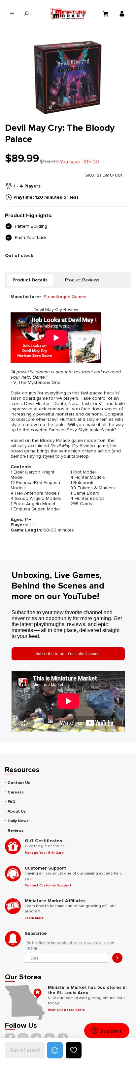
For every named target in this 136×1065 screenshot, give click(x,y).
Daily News (18, 821)
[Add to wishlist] (74, 1050)
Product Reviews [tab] (82, 280)
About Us (17, 811)
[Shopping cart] (106, 13)
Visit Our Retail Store (66, 1010)
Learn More (34, 918)
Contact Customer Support (48, 885)
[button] (55, 1050)
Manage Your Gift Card (44, 853)
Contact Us (19, 782)
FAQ (12, 801)
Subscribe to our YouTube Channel (68, 653)
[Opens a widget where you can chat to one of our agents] (106, 1031)
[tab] (30, 280)
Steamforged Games (65, 297)
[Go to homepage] (68, 13)
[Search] (26, 13)
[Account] (123, 13)
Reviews (16, 830)
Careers (16, 792)
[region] (68, 77)
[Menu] (12, 13)
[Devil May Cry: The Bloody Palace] (68, 77)
